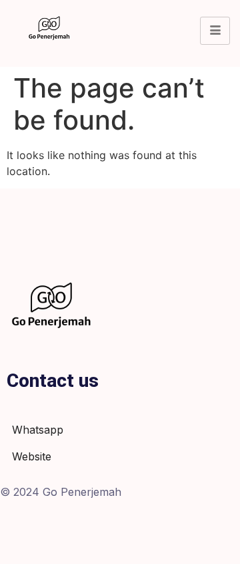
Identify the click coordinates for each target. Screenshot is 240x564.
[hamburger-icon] (215, 31)
